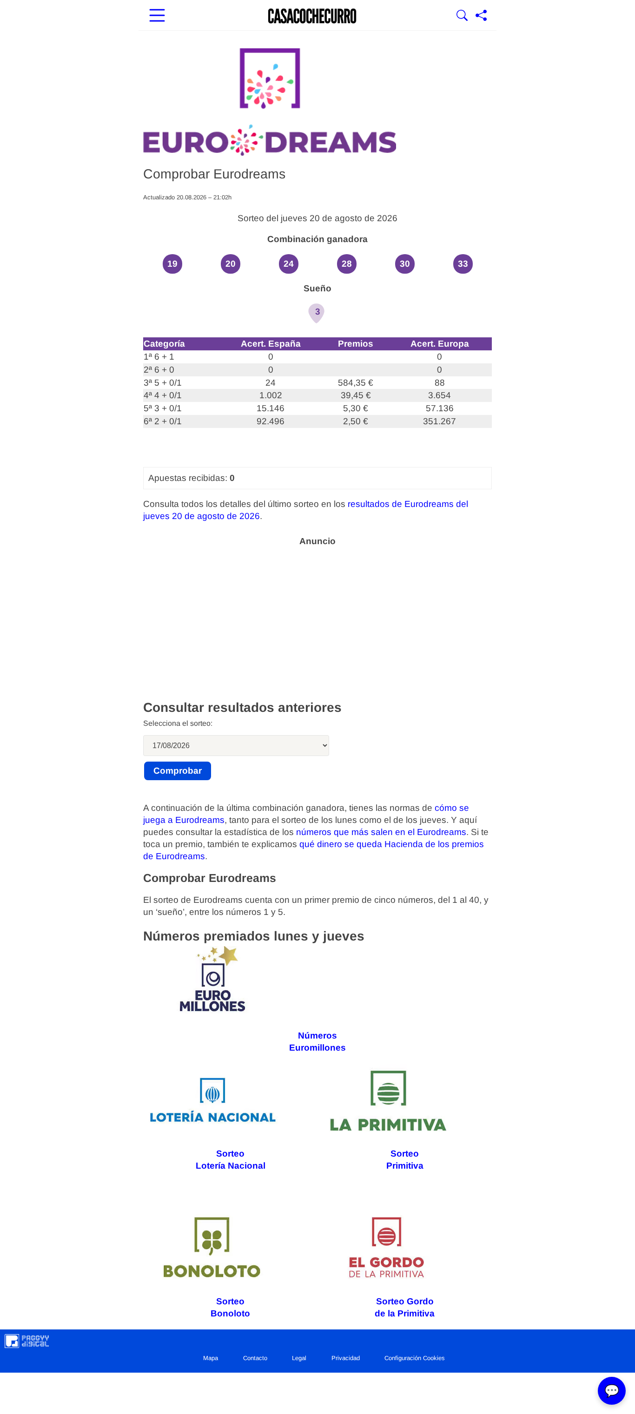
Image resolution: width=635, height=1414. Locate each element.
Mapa (210, 1358)
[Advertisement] (317, 617)
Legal (299, 1358)
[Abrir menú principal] (157, 16)
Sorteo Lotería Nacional (230, 1160)
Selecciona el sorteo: (177, 723)
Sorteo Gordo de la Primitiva (405, 1307)
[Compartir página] (481, 16)
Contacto (255, 1358)
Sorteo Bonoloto (230, 1307)
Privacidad (345, 1358)
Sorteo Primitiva (404, 1160)
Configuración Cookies (414, 1358)
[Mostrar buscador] (462, 16)
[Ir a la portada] (312, 16)
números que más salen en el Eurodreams (381, 832)
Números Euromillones (317, 1041)
